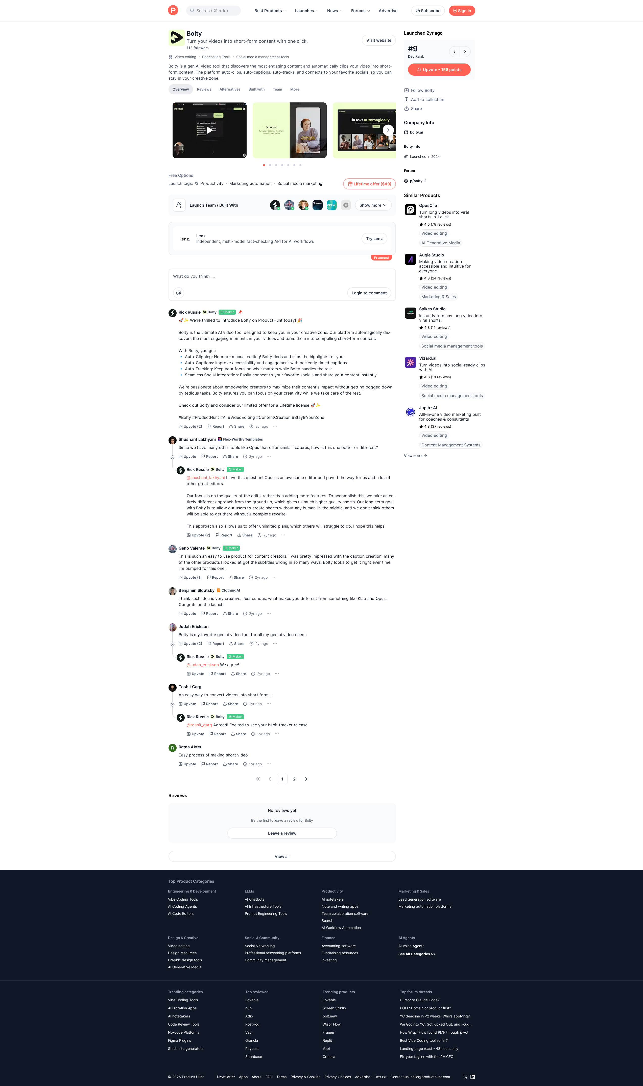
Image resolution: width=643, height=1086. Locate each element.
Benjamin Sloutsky (197, 590)
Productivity (212, 183)
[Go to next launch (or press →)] (465, 52)
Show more (370, 205)
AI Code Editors (181, 913)
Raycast (252, 1048)
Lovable (251, 1000)
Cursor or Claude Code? (419, 1000)
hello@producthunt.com (430, 1077)
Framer (328, 1032)
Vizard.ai (427, 358)
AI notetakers (333, 899)
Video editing (185, 57)
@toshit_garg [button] (199, 724)
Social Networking (260, 946)
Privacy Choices (337, 1077)
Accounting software (339, 946)
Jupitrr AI (428, 407)
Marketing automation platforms (424, 906)
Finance (328, 938)
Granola (251, 1040)
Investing (329, 960)
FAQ (269, 1077)
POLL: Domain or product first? (425, 1008)
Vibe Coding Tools (183, 899)
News (332, 10)
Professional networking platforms (273, 953)
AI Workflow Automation (341, 927)
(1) (193, 577)
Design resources (182, 953)
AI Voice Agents (411, 946)
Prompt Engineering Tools (266, 913)
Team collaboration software (345, 913)
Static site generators (185, 1048)
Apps (243, 1077)
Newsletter (226, 1077)
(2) (193, 426)
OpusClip (428, 205)
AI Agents (406, 938)
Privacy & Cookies (305, 1077)
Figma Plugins (179, 1040)
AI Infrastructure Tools (263, 906)
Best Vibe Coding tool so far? (424, 1040)
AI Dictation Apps (182, 1008)
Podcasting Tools (216, 57)
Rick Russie (190, 312)
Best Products (268, 10)
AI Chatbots (254, 899)
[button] (294, 89)
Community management (265, 960)
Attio (249, 1016)
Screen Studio (334, 1008)
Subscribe (430, 10)
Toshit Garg (190, 686)
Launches (304, 10)
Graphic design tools (185, 960)
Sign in (464, 10)
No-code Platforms (183, 1032)
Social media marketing (299, 183)
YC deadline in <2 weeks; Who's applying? (435, 1016)
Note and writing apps (340, 906)
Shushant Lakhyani (197, 439)
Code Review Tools (183, 1024)
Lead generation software (419, 899)
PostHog (252, 1024)
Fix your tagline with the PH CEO (427, 1056)
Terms (281, 1077)
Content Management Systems (450, 444)
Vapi (248, 1032)
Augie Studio (431, 254)
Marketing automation (250, 183)
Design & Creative (183, 938)
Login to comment (369, 292)
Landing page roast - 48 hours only (429, 1048)
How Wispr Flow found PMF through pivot (434, 1032)
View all (282, 856)
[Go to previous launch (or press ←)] (454, 52)
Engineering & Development (192, 891)
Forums (358, 10)
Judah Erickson (194, 626)
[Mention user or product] (178, 292)
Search (327, 920)
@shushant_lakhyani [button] (206, 477)
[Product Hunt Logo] (173, 10)
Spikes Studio (432, 308)
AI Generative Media (440, 242)
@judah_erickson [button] (203, 664)
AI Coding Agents (182, 906)
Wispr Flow (332, 1024)
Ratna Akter (190, 746)
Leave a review (282, 833)
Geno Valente (192, 548)
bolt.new (330, 1016)
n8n (248, 1008)
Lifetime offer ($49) (372, 183)
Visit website (378, 40)
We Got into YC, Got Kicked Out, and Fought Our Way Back (436, 1024)
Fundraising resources (340, 953)
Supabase (253, 1056)
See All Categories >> (417, 954)
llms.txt (381, 1077)
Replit (327, 1040)
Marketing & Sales (438, 296)
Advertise (388, 10)
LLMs (249, 891)
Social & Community (262, 938)
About (256, 1077)
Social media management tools (262, 57)
